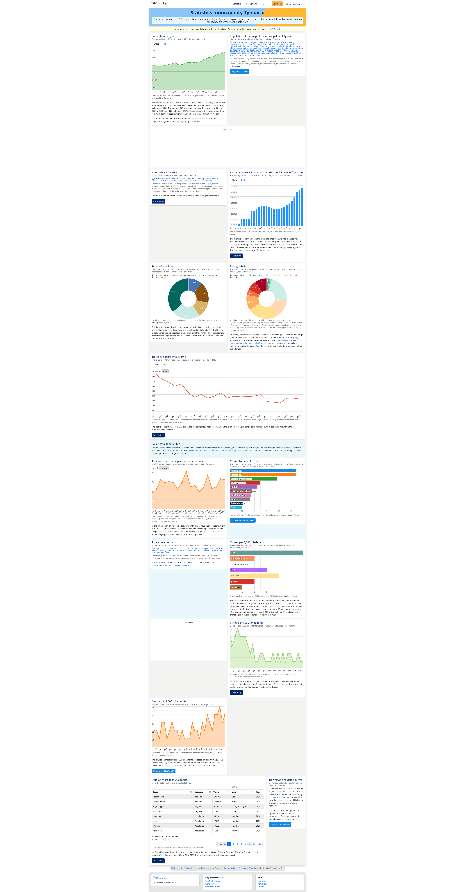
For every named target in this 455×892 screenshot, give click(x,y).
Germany (209, 884)
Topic (155, 792)
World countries (212, 886)
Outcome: (156, 371)
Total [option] (164, 371)
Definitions (262, 884)
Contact (260, 886)
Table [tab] (165, 44)
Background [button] (251, 3)
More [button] (265, 3)
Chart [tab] (156, 44)
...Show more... (236, 66)
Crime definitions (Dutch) (243, 520)
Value (216, 792)
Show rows (161, 839)
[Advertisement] (227, 149)
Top (282, 868)
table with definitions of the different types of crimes (210, 450)
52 (254, 844)
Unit (234, 792)
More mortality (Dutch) (163, 771)
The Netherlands (212, 881)
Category (198, 792)
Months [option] (163, 468)
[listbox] (165, 371)
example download (281, 797)
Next (260, 844)
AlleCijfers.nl (274, 29)
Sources (261, 881)
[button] (294, 3)
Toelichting (236, 255)
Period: (155, 468)
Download (277, 3)
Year (258, 792)
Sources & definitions (280, 824)
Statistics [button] (237, 3)
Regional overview (240, 71)
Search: (234, 787)
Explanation (158, 201)
